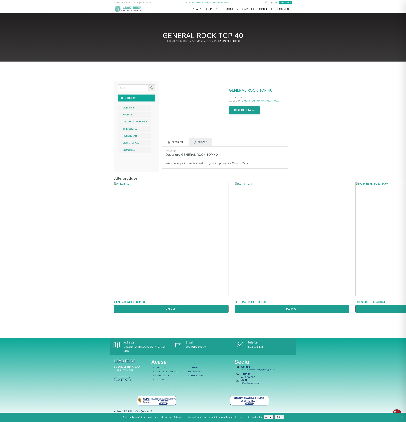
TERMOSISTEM (184, 41)
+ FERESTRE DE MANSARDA (134, 122)
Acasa (197, 9)
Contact (283, 9)
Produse (230, 9)
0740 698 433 (255, 346)
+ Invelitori (127, 108)
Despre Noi (212, 9)
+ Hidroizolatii (129, 136)
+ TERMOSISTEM (129, 129)
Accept (268, 417)
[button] (136, 98)
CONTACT (122, 379)
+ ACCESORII (127, 115)
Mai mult (171, 309)
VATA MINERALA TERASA (204, 41)
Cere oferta (285, 2)
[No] (402, 417)
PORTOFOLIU (266, 9)
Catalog (248, 9)
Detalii (279, 417)
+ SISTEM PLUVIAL (130, 143)
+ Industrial (128, 150)
